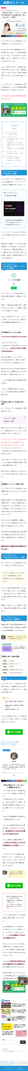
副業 (18, 742)
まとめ (8, 163)
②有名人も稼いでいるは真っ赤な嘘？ (15, 145)
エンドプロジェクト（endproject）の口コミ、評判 (14, 152)
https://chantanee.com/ (15, 772)
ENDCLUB (3, 7)
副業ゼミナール (14, 2)
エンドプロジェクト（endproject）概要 (11, 133)
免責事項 (19, 1067)
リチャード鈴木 (11, 742)
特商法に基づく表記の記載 (14, 160)
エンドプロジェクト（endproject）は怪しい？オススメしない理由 (15, 138)
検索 (3, 1039)
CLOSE (14, 128)
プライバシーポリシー (11, 1067)
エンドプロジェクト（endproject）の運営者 (12, 157)
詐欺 (14, 744)
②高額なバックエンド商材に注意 (15, 148)
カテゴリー (5, 1049)
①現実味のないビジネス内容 (14, 142)
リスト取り (4, 742)
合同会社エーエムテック (7, 744)
